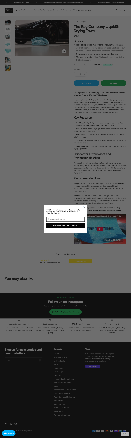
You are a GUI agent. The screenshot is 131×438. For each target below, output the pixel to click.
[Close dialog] (84, 207)
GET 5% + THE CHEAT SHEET (65, 225)
